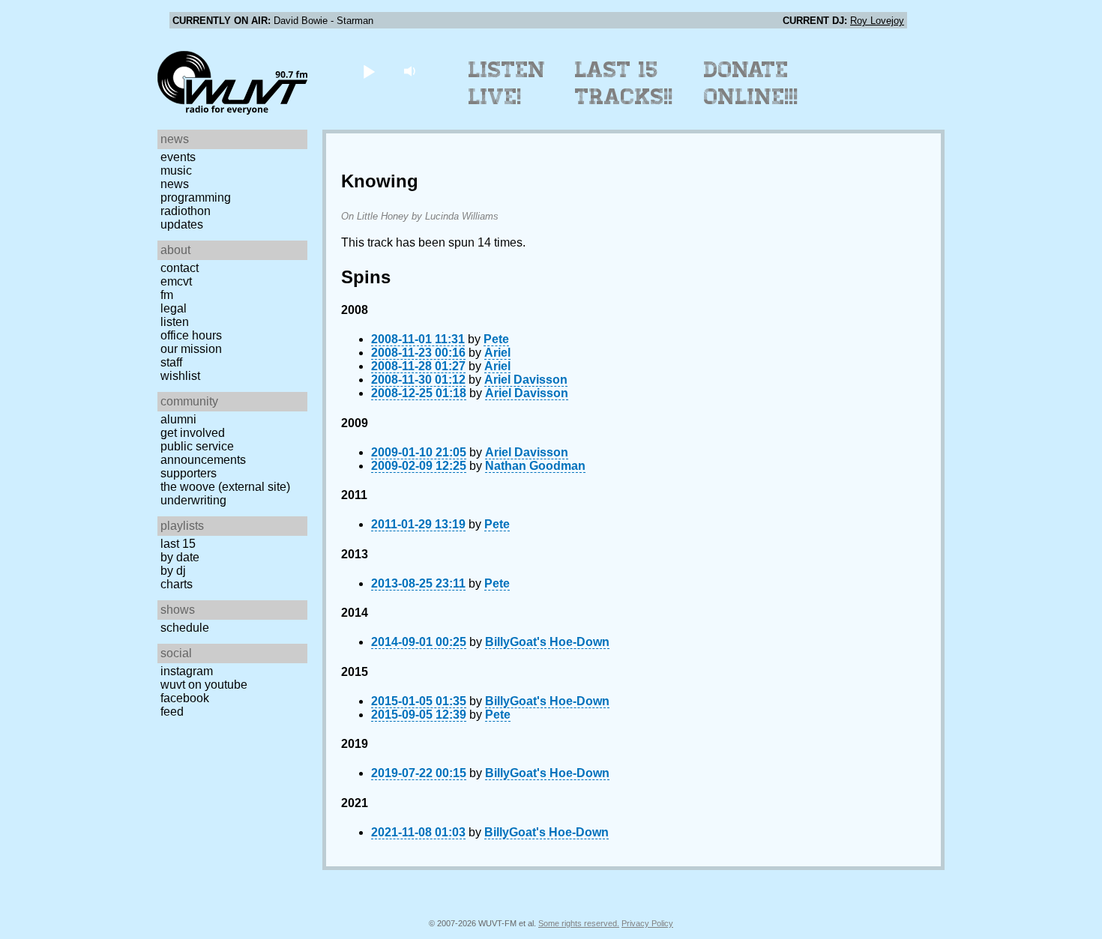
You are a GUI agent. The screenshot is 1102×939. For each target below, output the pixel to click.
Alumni (178, 419)
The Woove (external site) (225, 486)
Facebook (184, 698)
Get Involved (192, 432)
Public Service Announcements (203, 453)
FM (166, 295)
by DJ (173, 570)
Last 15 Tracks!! (624, 83)
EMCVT (176, 281)
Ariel (497, 352)
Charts (176, 584)
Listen (174, 321)
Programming (195, 197)
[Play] (368, 71)
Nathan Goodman (535, 465)
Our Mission (191, 348)
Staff (171, 362)
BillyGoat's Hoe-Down (547, 641)
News (174, 184)
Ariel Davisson (525, 379)
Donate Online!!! (751, 83)
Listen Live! (507, 83)
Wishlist (180, 375)
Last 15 (178, 543)
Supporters (188, 473)
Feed (172, 711)
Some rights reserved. (578, 923)
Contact (179, 268)
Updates (181, 224)
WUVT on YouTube (203, 684)
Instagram (186, 671)
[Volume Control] (411, 71)
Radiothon (185, 211)
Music (176, 170)
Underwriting (193, 500)
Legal (173, 308)
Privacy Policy (647, 923)
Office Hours (191, 335)
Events (178, 157)
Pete (496, 339)
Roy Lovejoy (877, 20)
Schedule (184, 627)
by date (179, 557)
